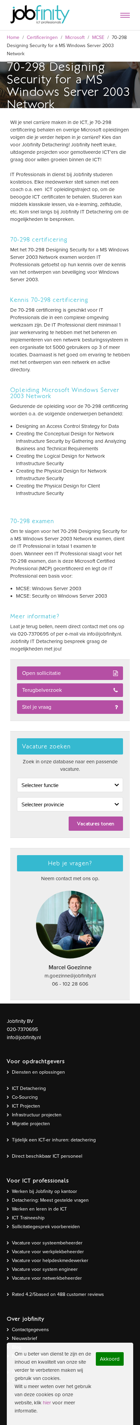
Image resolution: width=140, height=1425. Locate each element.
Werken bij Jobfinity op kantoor (44, 1191)
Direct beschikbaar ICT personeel (47, 1156)
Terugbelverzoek (42, 690)
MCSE (98, 37)
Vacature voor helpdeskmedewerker (50, 1260)
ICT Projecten (26, 1106)
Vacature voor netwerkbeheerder (47, 1278)
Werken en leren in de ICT (39, 1209)
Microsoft (75, 37)
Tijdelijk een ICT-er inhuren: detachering (54, 1140)
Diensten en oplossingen (38, 1072)
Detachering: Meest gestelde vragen (50, 1200)
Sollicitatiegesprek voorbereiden (46, 1227)
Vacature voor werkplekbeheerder (48, 1252)
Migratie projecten (31, 1124)
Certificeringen (42, 37)
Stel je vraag (36, 707)
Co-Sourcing (25, 1097)
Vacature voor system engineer (45, 1269)
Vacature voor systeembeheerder (47, 1243)
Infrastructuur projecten (37, 1115)
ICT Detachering (29, 1088)
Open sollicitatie (41, 673)
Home (13, 37)
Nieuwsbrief (24, 1338)
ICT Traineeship (28, 1218)
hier (47, 1403)
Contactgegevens (30, 1330)
